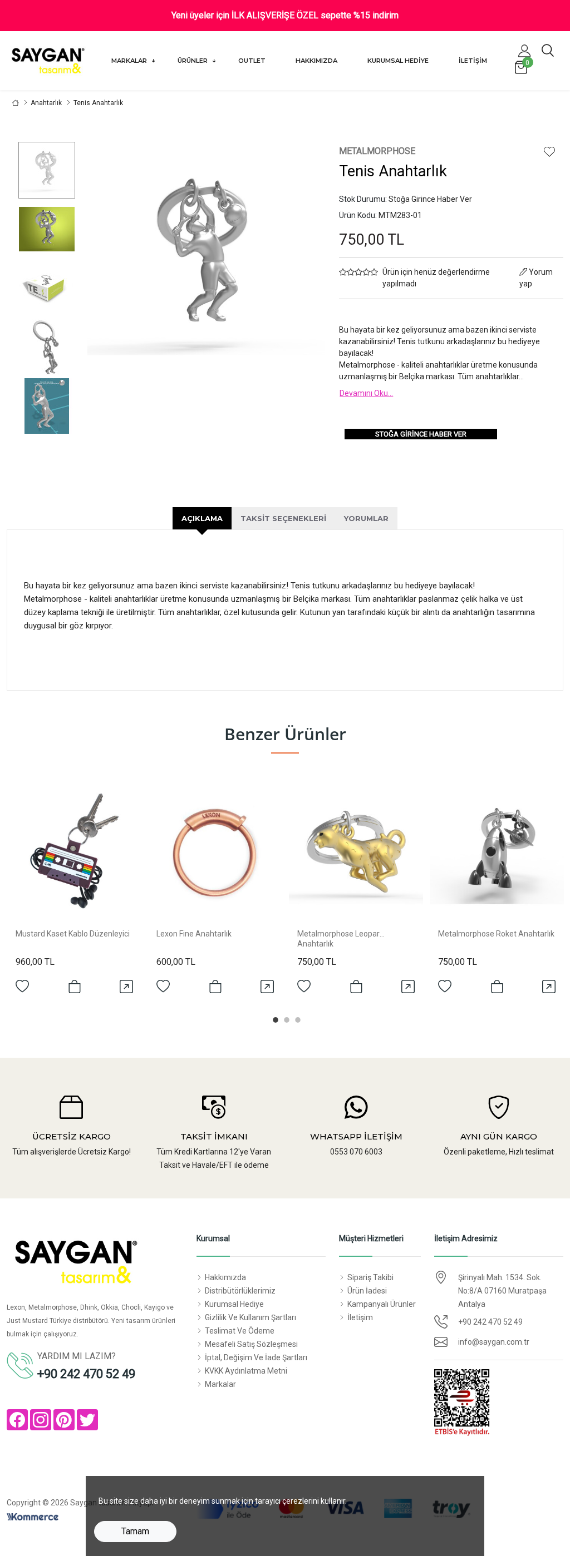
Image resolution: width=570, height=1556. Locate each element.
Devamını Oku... (366, 393)
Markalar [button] (130, 61)
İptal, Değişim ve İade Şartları (256, 1357)
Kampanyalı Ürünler (381, 1304)
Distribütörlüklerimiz (240, 1290)
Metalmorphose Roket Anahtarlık (496, 933)
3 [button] (296, 1018)
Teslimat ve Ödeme (239, 1330)
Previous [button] (114, 305)
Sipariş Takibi (370, 1277)
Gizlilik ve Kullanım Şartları (250, 1317)
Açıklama (202, 518)
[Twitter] (87, 1419)
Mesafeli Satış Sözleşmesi (251, 1344)
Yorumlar (366, 518)
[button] (524, 50)
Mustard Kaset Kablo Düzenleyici (73, 933)
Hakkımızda (316, 61)
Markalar (220, 1384)
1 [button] (274, 1018)
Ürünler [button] (193, 61)
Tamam (135, 1531)
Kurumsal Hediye (398, 61)
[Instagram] (40, 1419)
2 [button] (285, 1018)
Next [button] (297, 305)
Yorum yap (536, 277)
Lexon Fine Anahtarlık (194, 933)
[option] (47, 170)
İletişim (473, 61)
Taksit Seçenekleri (283, 518)
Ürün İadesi (367, 1290)
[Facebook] (17, 1419)
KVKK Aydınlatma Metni (246, 1370)
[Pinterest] (64, 1419)
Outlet (252, 61)
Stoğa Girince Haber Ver (420, 434)
